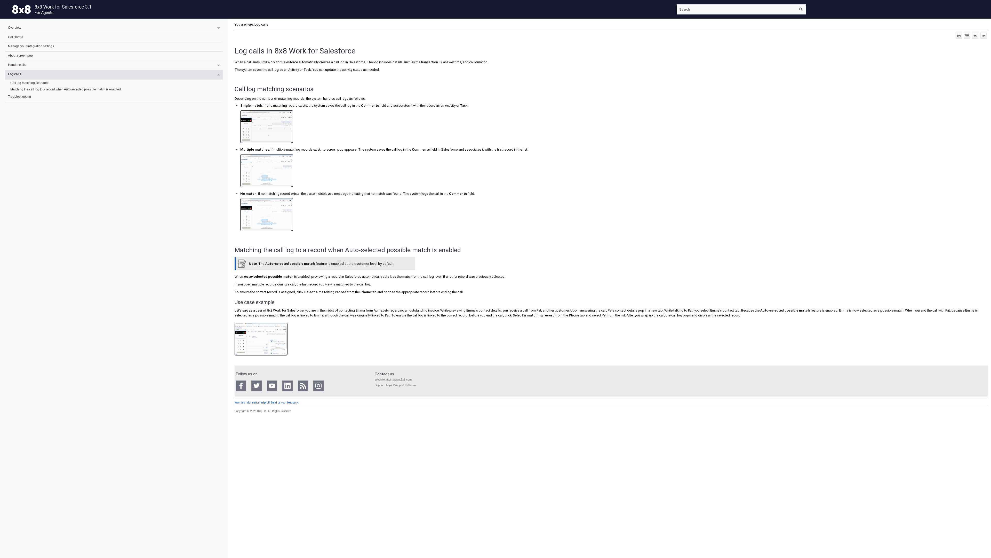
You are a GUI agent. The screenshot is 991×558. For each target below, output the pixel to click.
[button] (801, 9)
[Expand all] (967, 36)
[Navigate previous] (975, 36)
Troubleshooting (19, 96)
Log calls (14, 74)
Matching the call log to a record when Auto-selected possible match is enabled (65, 89)
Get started (15, 36)
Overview (14, 27)
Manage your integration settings (31, 46)
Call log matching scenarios (29, 82)
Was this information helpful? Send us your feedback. (267, 402)
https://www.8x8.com (399, 379)
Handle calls (17, 64)
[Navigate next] (983, 36)
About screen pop (20, 55)
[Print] (959, 36)
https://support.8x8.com (401, 385)
